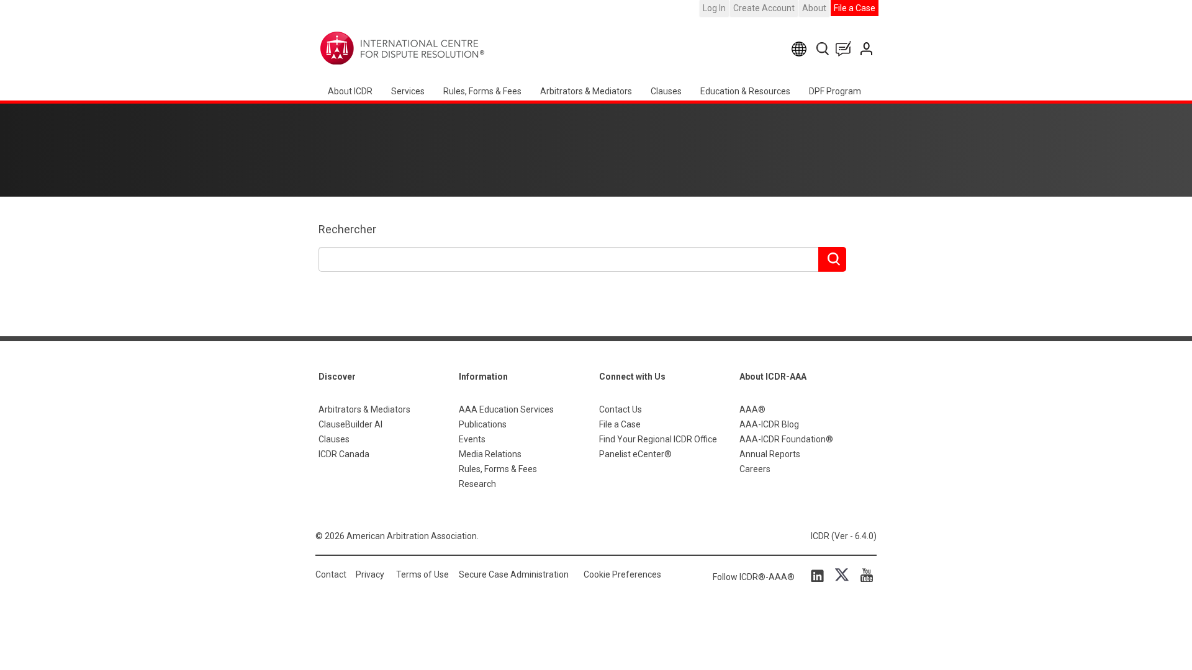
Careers (754, 469)
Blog (846, 48)
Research (477, 484)
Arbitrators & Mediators (364, 409)
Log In (714, 8)
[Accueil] (441, 48)
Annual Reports (769, 454)
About (814, 8)
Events (472, 439)
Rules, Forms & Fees (482, 91)
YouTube (863, 575)
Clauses (666, 91)
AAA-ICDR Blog (769, 424)
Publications (483, 424)
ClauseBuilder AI (350, 424)
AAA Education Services (506, 409)
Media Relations (490, 454)
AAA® (752, 409)
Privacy (370, 574)
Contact (330, 574)
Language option (801, 48)
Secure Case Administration (514, 574)
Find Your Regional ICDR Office (658, 439)
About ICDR (350, 91)
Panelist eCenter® (635, 454)
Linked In (819, 575)
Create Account (764, 8)
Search (823, 48)
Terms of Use (422, 574)
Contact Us (868, 48)
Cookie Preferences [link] (622, 574)
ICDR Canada (343, 454)
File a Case (854, 8)
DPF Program (835, 91)
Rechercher (347, 229)
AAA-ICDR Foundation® (786, 439)
